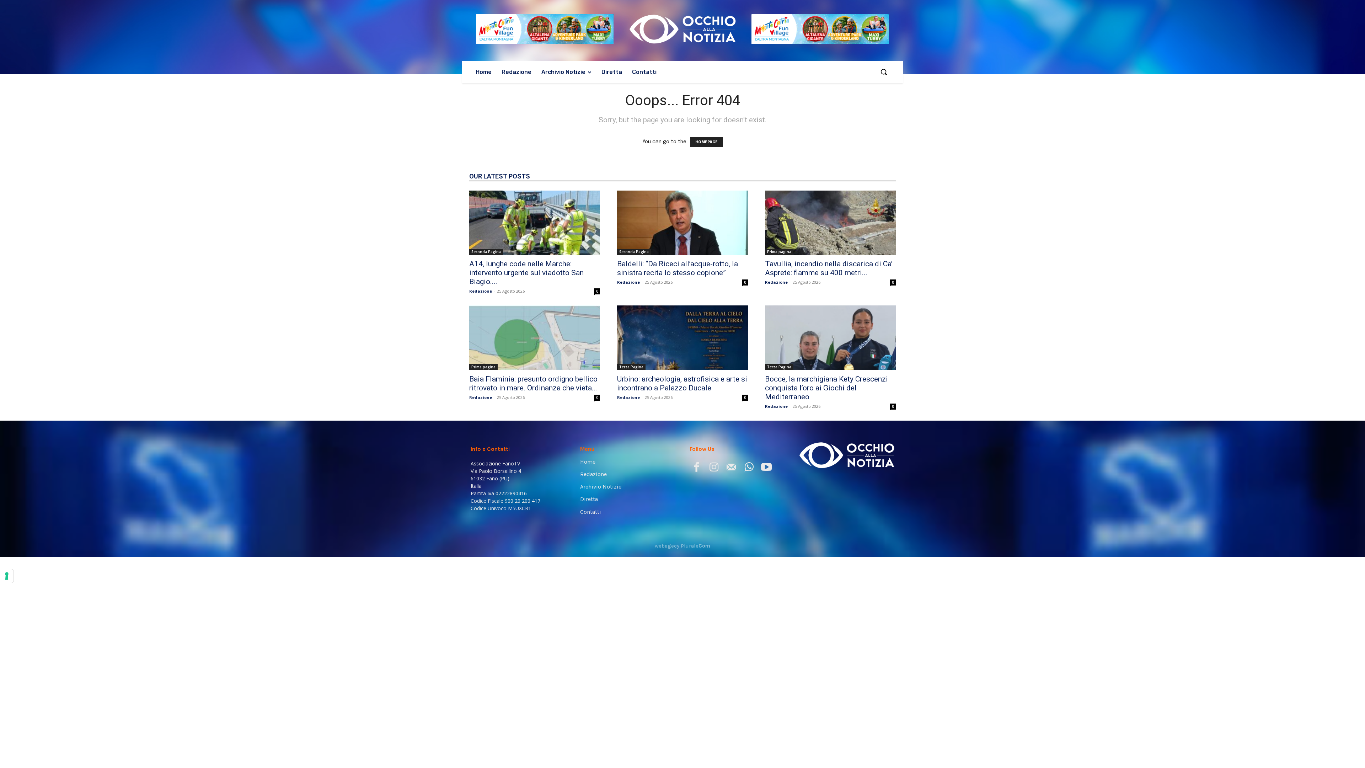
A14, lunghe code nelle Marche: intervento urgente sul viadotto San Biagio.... (526, 273)
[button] (883, 71)
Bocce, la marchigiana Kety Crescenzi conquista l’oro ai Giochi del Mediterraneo (826, 388)
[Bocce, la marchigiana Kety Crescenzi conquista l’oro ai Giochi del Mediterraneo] (830, 337)
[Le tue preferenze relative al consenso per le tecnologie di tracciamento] (7, 576)
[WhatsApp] (749, 468)
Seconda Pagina (486, 251)
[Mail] (731, 468)
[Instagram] (714, 468)
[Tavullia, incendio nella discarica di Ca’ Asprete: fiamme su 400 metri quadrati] (830, 223)
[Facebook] (696, 468)
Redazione (480, 291)
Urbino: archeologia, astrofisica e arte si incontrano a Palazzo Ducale (682, 383)
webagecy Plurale (682, 546)
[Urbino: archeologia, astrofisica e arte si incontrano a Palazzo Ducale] (682, 337)
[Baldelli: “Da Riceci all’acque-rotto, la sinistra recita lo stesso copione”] (682, 223)
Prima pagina (779, 251)
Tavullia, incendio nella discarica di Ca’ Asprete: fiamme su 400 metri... (829, 268)
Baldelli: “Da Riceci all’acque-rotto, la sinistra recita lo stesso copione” (677, 268)
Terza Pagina (631, 366)
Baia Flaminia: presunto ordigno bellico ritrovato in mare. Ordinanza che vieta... (533, 383)
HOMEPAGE (706, 142)
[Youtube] (766, 468)
